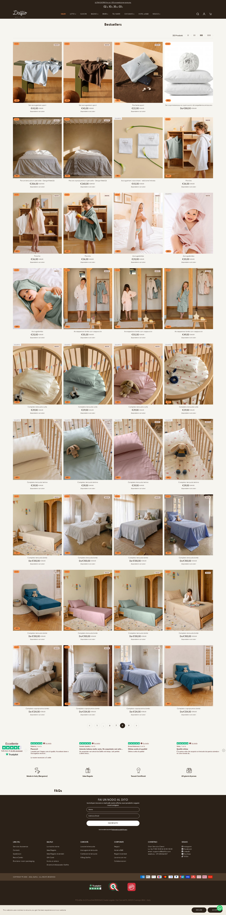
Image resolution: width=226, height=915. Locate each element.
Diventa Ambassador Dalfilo (58, 865)
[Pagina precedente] (89, 725)
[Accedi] (204, 14)
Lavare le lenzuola (87, 847)
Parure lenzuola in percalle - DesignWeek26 (37, 181)
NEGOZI (156, 14)
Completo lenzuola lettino (37, 482)
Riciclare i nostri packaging (23, 861)
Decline (199, 910)
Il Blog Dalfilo (85, 858)
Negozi (117, 847)
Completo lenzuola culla (37, 407)
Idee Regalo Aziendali (55, 854)
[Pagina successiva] (136, 725)
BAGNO (94, 14)
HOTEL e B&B (143, 14)
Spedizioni (17, 854)
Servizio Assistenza (20, 847)
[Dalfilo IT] (20, 14)
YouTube (187, 854)
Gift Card (50, 858)
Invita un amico (53, 861)
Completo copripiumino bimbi (37, 709)
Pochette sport (138, 105)
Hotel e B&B (118, 850)
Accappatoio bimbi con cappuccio (88, 331)
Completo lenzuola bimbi (37, 558)
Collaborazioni (120, 861)
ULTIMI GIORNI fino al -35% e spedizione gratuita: (113, 3)
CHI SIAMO (128, 14)
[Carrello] (210, 14)
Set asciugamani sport (37, 105)
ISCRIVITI (113, 823)
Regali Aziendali (120, 854)
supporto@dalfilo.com (162, 852)
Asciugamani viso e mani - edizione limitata (138, 181)
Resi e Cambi (18, 858)
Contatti (16, 850)
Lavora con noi (120, 858)
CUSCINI (83, 14)
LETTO (72, 14)
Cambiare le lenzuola (88, 854)
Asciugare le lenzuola (88, 850)
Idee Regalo (51, 850)
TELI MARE (116, 14)
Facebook (187, 849)
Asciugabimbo (138, 256)
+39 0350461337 (161, 854)
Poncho (189, 181)
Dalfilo (35, 877)
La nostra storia (53, 847)
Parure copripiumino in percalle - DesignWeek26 (88, 181)
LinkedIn (186, 852)
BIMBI (105, 14)
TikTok (185, 856)
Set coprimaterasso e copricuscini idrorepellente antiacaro (188, 105)
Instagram (188, 847)
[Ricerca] (197, 14)
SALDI (63, 14)
